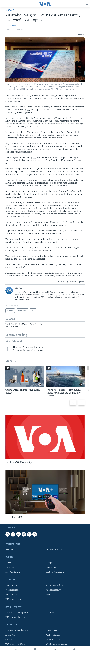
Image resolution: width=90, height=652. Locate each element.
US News (9, 549)
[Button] (81, 34)
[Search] (74, 649)
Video (9, 361)
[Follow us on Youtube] (18, 534)
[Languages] (54, 649)
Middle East (51, 567)
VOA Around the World (15, 644)
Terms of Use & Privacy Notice (18, 630)
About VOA (10, 635)
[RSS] (29, 534)
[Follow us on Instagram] (24, 534)
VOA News (12, 25)
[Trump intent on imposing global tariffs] (24, 376)
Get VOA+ (9, 639)
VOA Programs (11, 585)
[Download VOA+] (45, 492)
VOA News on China (54, 585)
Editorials (50, 612)
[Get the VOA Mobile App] (45, 437)
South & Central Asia (55, 572)
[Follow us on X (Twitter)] (13, 534)
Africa (8, 563)
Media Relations (53, 635)
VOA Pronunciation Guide (57, 644)
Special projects (12, 590)
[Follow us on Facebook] (7, 534)
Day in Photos (11, 594)
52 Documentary (53, 590)
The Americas (11, 567)
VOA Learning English (15, 617)
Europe (49, 563)
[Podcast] (34, 534)
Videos (49, 594)
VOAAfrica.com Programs (16, 612)
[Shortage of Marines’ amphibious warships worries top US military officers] (65, 376)
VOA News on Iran (13, 599)
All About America (54, 549)
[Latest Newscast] (15, 649)
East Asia (9, 10)
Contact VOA (51, 630)
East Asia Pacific (12, 572)
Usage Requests (53, 639)
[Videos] (35, 649)
